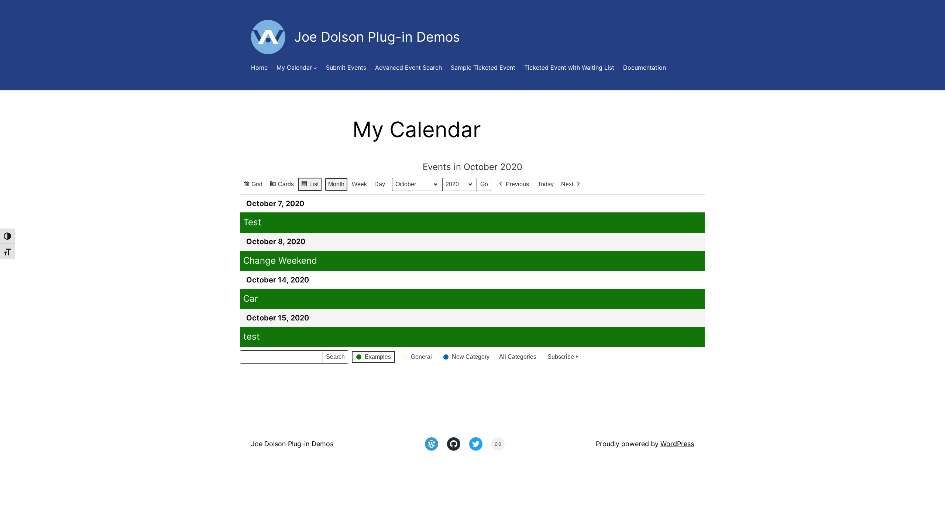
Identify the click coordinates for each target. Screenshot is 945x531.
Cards (281, 186)
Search (335, 359)
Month (336, 184)
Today (546, 184)
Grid (252, 186)
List (310, 186)
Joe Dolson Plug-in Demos (292, 444)
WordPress (677, 444)
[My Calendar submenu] (315, 68)
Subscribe (560, 357)
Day (379, 184)
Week (359, 184)
